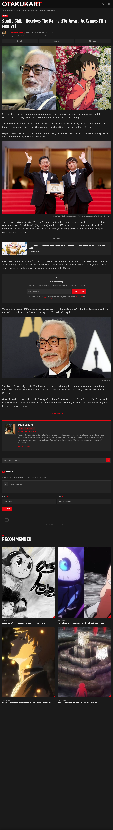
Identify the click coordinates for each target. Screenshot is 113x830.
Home (4, 10)
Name (5, 497)
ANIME (5, 15)
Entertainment (11, 10)
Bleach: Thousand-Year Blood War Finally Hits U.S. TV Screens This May (26, 703)
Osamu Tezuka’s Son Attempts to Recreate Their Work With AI (23, 623)
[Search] (103, 4)
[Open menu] (108, 4)
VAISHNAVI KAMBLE (16, 32)
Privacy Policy (48, 298)
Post (6, 509)
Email (60, 497)
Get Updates (79, 292)
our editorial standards (39, 36)
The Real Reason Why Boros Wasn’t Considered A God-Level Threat (81, 623)
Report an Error (57, 413)
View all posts (24, 446)
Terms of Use (79, 296)
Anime (19, 10)
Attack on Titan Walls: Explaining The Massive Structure (77, 703)
